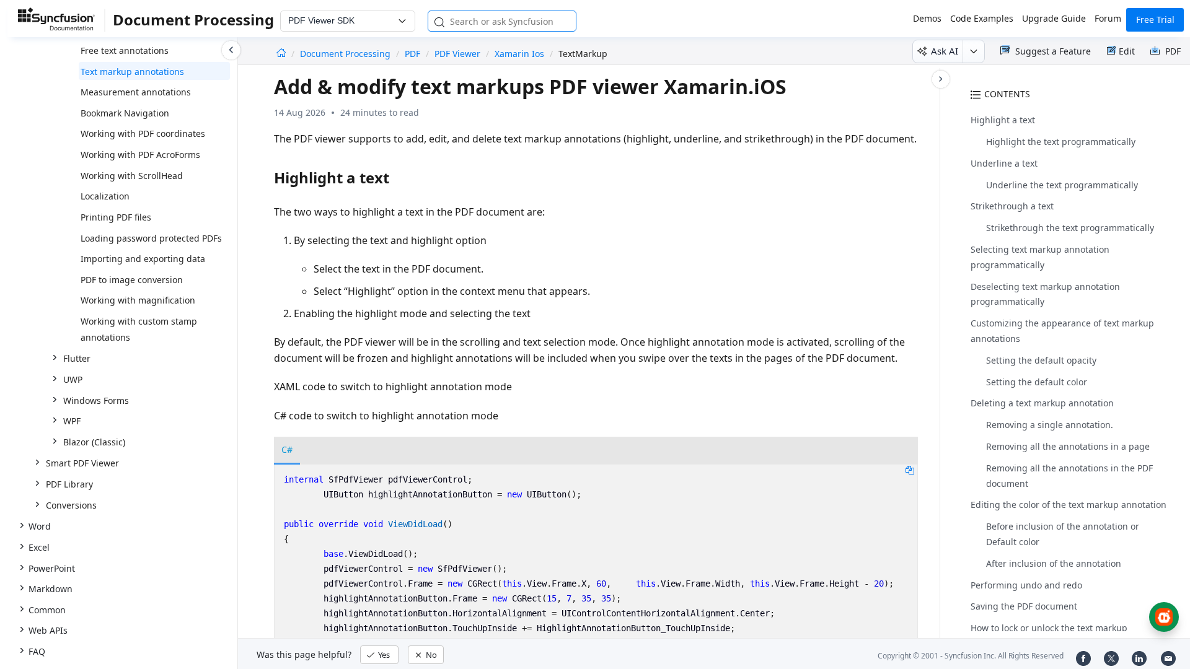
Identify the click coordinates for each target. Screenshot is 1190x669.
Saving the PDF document (1024, 606)
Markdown (51, 589)
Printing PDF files (116, 217)
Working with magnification (138, 300)
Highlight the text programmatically (1060, 141)
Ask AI (944, 51)
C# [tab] (287, 449)
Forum (1108, 18)
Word (40, 526)
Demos (927, 18)
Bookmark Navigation (125, 113)
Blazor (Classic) (94, 442)
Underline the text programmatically (1062, 185)
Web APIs (48, 630)
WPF (72, 421)
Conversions (71, 505)
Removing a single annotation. (1049, 425)
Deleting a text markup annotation (1042, 403)
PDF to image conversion (132, 280)
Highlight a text (1003, 120)
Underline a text (1004, 163)
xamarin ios (519, 53)
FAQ (37, 651)
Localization (105, 196)
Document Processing (346, 53)
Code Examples (981, 18)
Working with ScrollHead (132, 175)
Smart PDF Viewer (82, 463)
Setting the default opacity (1041, 360)
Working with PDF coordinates (143, 133)
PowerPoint (52, 568)
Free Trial (1155, 19)
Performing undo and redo (1026, 585)
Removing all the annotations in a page (1068, 446)
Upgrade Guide (1054, 18)
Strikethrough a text (1012, 206)
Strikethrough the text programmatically (1070, 228)
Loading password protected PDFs (151, 238)
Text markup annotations (132, 71)
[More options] (973, 51)
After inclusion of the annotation (1053, 563)
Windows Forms (96, 400)
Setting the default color (1036, 382)
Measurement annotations (136, 92)
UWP (72, 379)
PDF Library (69, 484)
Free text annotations (125, 50)
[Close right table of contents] (941, 79)
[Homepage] (281, 53)
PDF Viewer (457, 53)
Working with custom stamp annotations (139, 329)
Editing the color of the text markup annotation (1068, 504)
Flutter (76, 358)
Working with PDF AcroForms (140, 154)
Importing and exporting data (143, 259)
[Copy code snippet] (910, 469)
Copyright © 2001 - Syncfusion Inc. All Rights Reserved (971, 655)
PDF (412, 53)
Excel (39, 547)
